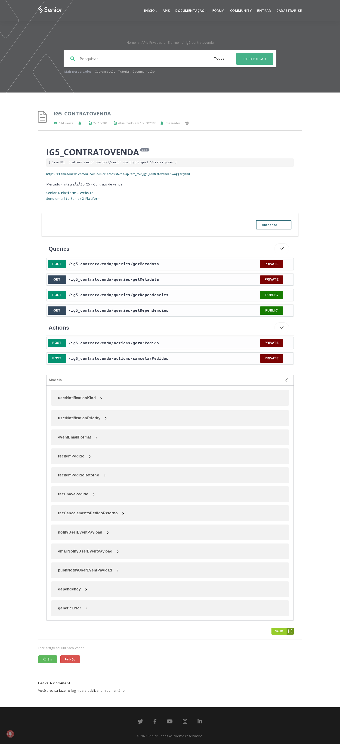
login (75, 690)
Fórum (218, 10)
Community (241, 10)
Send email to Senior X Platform (73, 198)
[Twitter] (140, 722)
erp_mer (174, 42)
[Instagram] (185, 722)
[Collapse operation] (281, 248)
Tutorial (124, 71)
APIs (166, 10)
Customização (105, 71)
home (131, 42)
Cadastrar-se (289, 10)
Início (150, 10)
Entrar (264, 10)
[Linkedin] (200, 722)
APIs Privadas (152, 42)
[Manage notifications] (10, 734)
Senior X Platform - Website (69, 193)
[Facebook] (155, 722)
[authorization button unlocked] (287, 264)
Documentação (190, 10)
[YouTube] (169, 722)
